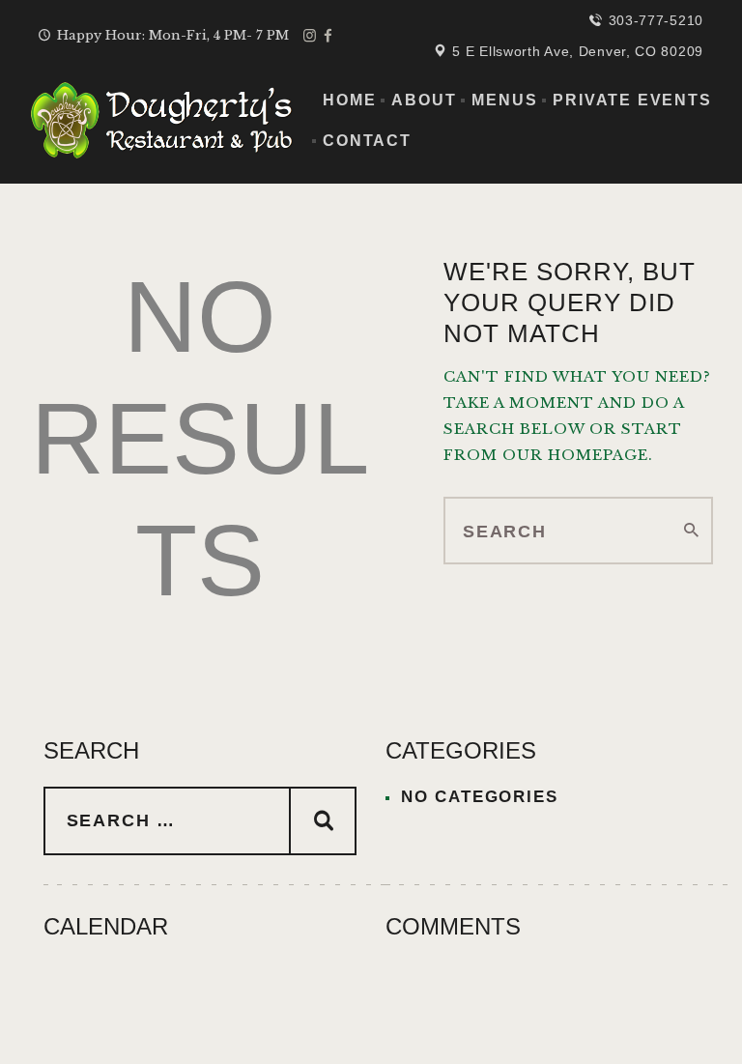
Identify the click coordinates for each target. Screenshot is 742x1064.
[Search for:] (200, 821)
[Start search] (691, 530)
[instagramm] (309, 35)
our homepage (575, 455)
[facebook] (328, 35)
